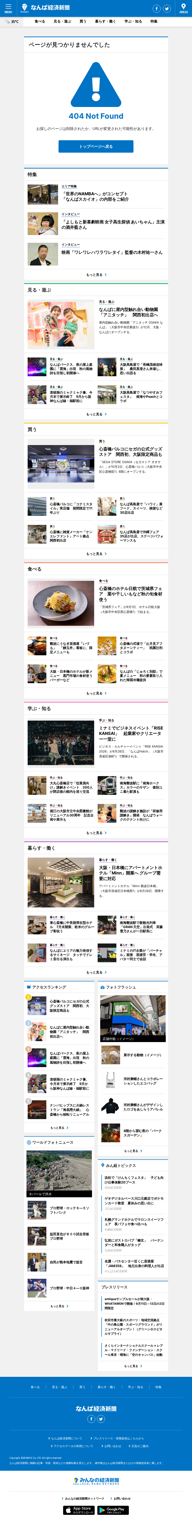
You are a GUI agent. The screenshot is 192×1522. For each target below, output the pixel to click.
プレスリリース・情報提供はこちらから (118, 1438)
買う (83, 21)
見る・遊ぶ (62, 21)
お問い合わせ (112, 1446)
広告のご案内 (140, 1446)
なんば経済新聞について (66, 1438)
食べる (40, 21)
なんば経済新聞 (45, 8)
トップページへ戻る (96, 146)
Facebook (157, 9)
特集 (154, 21)
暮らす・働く (105, 21)
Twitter (167, 9)
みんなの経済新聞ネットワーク (96, 1481)
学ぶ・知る (133, 21)
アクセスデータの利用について (73, 1446)
